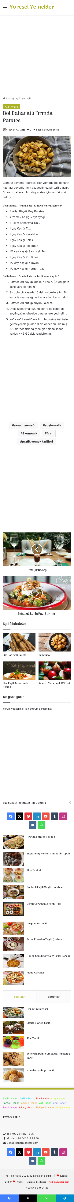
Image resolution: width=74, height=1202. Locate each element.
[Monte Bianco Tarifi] (13, 1027)
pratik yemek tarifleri (37, 441)
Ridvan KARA (15, 129)
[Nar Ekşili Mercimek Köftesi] (19, 670)
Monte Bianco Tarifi (38, 1023)
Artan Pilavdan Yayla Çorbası (44, 939)
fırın (50, 433)
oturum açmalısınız (41, 708)
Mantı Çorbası (35, 973)
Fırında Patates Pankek (41, 837)
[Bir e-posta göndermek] (23, 129)
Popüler (19, 997)
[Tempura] (55, 642)
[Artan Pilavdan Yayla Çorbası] (13, 944)
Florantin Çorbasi (37, 1009)
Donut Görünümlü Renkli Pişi (44, 904)
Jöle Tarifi (33, 1038)
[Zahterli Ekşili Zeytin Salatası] (13, 892)
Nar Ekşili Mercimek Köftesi (15, 685)
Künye (20, 1181)
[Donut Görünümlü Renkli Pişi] (13, 909)
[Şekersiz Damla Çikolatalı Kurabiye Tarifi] (13, 1059)
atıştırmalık (53, 425)
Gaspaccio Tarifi (37, 924)
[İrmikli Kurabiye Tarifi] (13, 1075)
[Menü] (5, 9)
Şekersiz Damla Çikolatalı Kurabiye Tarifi (48, 1056)
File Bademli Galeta (14, 655)
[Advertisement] (37, 57)
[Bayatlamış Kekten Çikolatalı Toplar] (13, 859)
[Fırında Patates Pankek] (13, 842)
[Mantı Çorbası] (13, 978)
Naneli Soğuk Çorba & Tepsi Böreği (48, 956)
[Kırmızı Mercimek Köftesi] (55, 670)
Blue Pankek (34, 870)
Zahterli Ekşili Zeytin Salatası (45, 887)
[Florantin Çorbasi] (13, 1012)
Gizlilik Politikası (36, 1181)
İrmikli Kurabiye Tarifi (40, 1070)
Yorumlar (54, 997)
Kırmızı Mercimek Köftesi (54, 683)
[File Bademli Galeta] (19, 642)
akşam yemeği (24, 425)
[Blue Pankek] (13, 875)
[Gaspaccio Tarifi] (13, 928)
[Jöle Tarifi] (13, 1042)
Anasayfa (11, 98)
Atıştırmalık (25, 98)
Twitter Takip (11, 1117)
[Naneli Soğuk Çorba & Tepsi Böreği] (13, 961)
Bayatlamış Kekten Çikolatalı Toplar (48, 854)
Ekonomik (30, 433)
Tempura (44, 655)
